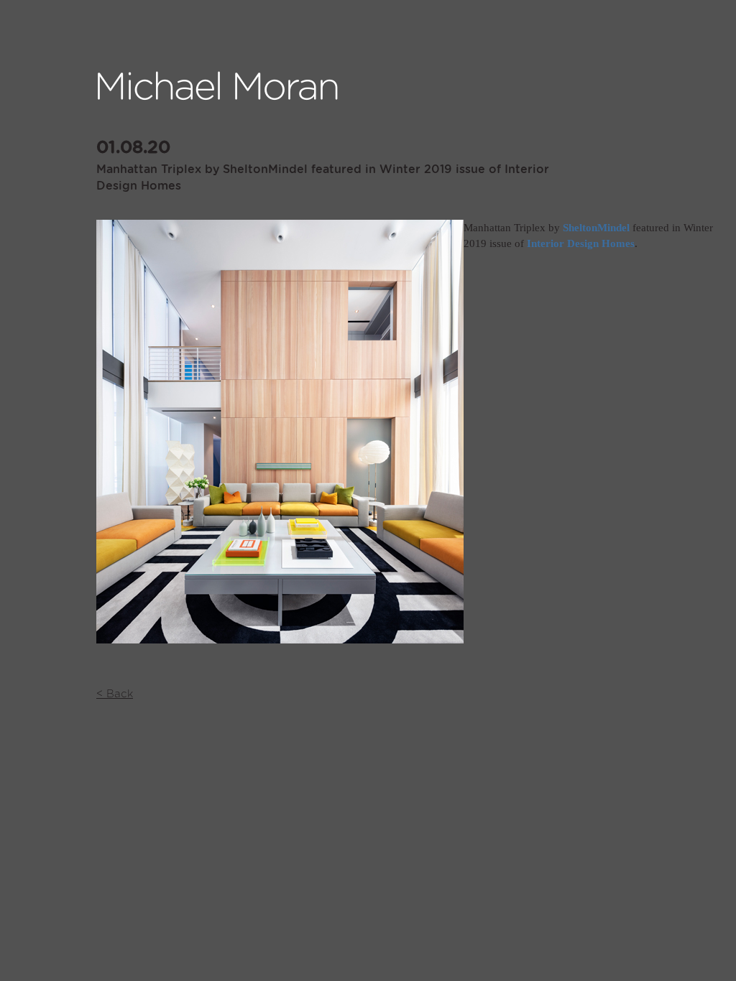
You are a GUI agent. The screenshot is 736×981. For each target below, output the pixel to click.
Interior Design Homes (581, 243)
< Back (114, 694)
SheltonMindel (596, 227)
